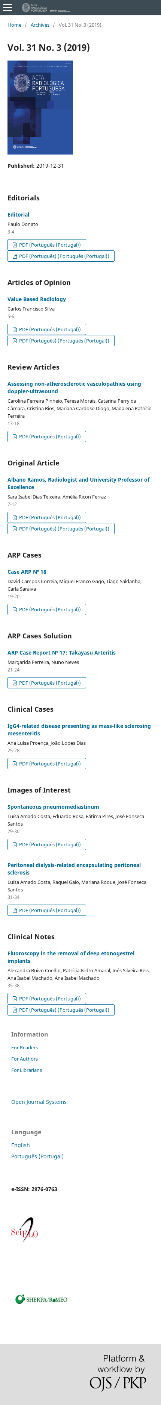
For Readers (24, 1047)
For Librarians (26, 1070)
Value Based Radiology (36, 299)
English (20, 1145)
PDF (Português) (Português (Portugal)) (63, 256)
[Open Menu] (7, 7)
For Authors (24, 1058)
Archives (40, 24)
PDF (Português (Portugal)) (49, 244)
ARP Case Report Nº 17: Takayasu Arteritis (61, 652)
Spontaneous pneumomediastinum (53, 806)
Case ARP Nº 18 (26, 571)
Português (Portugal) (37, 1156)
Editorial (18, 214)
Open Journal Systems (39, 1101)
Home (14, 24)
